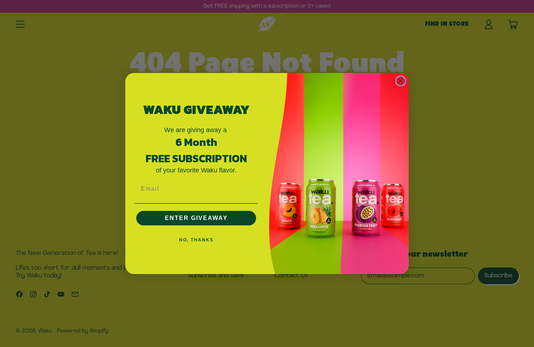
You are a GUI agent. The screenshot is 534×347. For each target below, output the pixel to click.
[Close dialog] (400, 81)
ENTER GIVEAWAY (196, 218)
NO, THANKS (196, 239)
